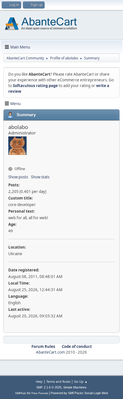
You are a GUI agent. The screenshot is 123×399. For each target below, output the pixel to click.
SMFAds (20, 393)
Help (39, 381)
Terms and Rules (58, 381)
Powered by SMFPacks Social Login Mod (79, 393)
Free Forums (39, 393)
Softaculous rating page (35, 85)
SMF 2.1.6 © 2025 (48, 387)
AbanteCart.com (50, 352)
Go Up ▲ (81, 381)
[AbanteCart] (10, 158)
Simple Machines (75, 387)
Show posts (18, 177)
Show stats (40, 177)
